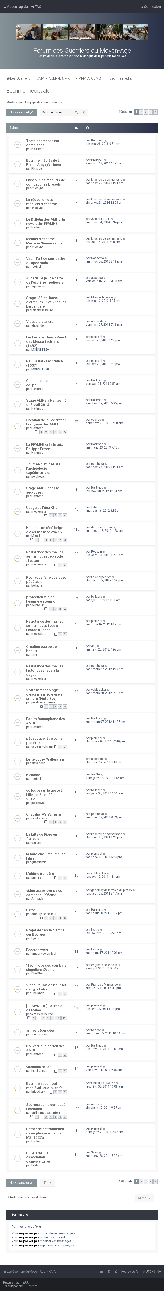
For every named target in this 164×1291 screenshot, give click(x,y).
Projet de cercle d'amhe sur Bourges (45, 932)
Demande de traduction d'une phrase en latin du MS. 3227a (45, 1133)
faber (95, 507)
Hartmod (37, 227)
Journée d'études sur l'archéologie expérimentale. (43, 468)
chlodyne (37, 188)
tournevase (39, 1034)
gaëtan (36, 842)
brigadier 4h (39, 1091)
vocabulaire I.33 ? (40, 1067)
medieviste (38, 511)
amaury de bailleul (43, 914)
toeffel (36, 266)
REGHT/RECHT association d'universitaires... (39, 1157)
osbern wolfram (42, 746)
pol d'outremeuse (43, 702)
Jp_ (93, 646)
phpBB (24, 1282)
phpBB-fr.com (28, 1286)
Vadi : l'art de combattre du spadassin (45, 260)
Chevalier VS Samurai (43, 814)
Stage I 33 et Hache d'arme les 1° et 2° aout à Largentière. (46, 302)
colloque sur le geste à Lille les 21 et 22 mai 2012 (44, 794)
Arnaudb (37, 898)
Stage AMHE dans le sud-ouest (42, 490)
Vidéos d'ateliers (39, 321)
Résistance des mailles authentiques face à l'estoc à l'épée (44, 625)
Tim (34, 654)
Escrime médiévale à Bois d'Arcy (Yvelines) (43, 162)
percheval (38, 476)
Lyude (35, 938)
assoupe (97, 277)
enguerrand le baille (104, 965)
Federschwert (37, 950)
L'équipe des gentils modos (43, 102)
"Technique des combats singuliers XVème (46, 967)
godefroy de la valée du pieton (111, 890)
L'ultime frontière (40, 873)
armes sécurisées (40, 1030)
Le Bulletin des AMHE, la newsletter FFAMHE (45, 221)
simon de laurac (42, 1014)
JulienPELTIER (100, 219)
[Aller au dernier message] (106, 140)
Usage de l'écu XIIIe (41, 507)
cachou (96, 419)
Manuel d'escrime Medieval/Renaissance (44, 241)
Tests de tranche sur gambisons (42, 143)
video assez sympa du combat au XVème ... (44, 892)
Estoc (31, 910)
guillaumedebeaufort (45, 1112)
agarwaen (38, 286)
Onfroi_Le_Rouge (103, 1083)
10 (57, 1018)
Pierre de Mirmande (104, 984)
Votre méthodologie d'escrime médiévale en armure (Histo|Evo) (45, 694)
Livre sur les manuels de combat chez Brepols (45, 182)
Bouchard (37, 149)
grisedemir (38, 862)
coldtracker (98, 689)
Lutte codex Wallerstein (45, 759)
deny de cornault (102, 527)
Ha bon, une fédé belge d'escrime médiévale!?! (44, 530)
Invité (35, 1165)
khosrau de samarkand (106, 179)
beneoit (96, 1030)
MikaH (35, 535)
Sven (94, 1152)
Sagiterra (97, 258)
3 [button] (146, 111)
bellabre (36, 585)
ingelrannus (39, 818)
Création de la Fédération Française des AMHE (46, 422)
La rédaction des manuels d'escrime (41, 201)
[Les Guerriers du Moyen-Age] (82, 32)
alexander (38, 325)
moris (95, 1104)
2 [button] (141, 111)
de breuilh (38, 605)
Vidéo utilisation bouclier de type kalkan (46, 987)
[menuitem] (36, 7)
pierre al (96, 336)
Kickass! (33, 775)
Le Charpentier (101, 577)
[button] (155, 112)
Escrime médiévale (28, 91)
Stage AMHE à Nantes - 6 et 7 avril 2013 (46, 402)
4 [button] (150, 111)
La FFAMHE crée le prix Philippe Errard (44, 446)
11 (64, 1018)
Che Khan (37, 973)
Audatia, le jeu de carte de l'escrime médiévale (44, 280)
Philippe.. (37, 168)
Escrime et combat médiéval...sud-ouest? (44, 1085)
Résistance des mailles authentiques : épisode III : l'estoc (46, 556)
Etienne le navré (42, 310)
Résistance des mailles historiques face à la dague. (44, 670)
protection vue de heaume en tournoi (41, 599)
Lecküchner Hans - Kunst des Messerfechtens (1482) (46, 341)
